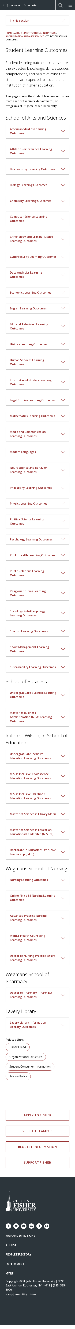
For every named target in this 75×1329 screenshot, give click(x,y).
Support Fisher (37, 1162)
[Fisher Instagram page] (16, 1226)
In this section (19, 21)
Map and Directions (20, 1236)
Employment (15, 1264)
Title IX (32, 1294)
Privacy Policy (18, 1076)
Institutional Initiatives (40, 32)
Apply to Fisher (37, 1115)
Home (9, 32)
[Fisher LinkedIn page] (31, 1226)
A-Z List (11, 1245)
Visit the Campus (37, 1131)
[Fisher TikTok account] (39, 1226)
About (18, 32)
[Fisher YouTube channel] (24, 1226)
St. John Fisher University (20, 5)
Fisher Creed (17, 1047)
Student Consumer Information (30, 1066)
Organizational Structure (25, 1057)
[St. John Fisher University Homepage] (21, 1201)
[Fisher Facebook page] (8, 1226)
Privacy (9, 1294)
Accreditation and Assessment (25, 36)
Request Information (37, 1147)
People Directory (18, 1254)
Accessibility (21, 1294)
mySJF (9, 1273)
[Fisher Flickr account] (47, 1226)
